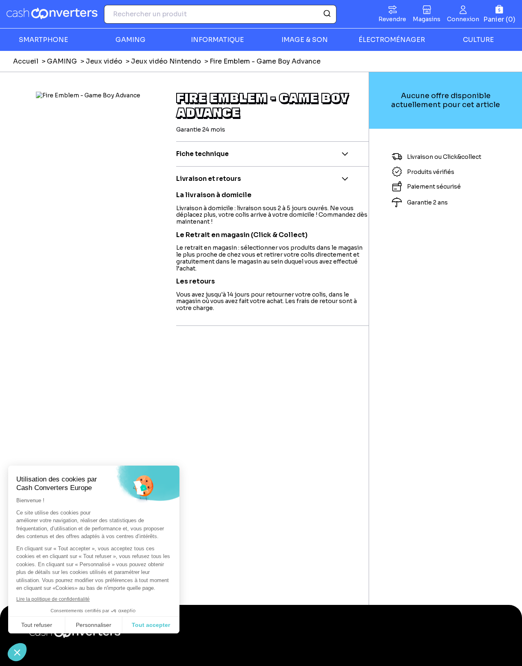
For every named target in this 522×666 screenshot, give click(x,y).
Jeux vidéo (104, 61)
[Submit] (326, 14)
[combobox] (220, 14)
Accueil (25, 61)
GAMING (62, 61)
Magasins (426, 19)
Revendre (392, 19)
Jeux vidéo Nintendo (166, 61)
